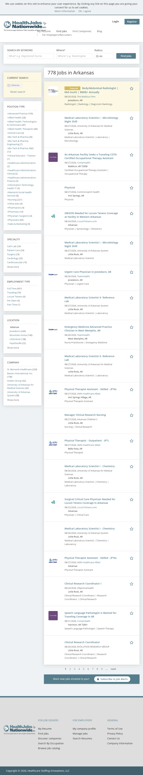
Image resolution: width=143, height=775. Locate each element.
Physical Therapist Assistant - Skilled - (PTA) (90, 389)
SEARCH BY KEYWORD (20, 50)
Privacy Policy (115, 733)
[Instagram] (23, 742)
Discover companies (49, 738)
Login (115, 21)
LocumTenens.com (87, 221)
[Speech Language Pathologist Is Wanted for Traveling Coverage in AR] (53, 615)
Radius (99, 50)
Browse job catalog (49, 748)
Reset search (17, 91)
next (113, 669)
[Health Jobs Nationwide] (25, 26)
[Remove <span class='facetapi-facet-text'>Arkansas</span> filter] (8, 85)
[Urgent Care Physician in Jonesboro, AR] (53, 274)
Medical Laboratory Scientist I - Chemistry (90, 466)
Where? (60, 50)
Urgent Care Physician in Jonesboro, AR (88, 271)
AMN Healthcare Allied (88, 393)
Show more (13, 266)
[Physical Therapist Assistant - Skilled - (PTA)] (53, 391)
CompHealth (83, 162)
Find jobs (43, 733)
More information (65, 11)
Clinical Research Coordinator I (83, 583)
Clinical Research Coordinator (82, 642)
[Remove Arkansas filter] (8, 327)
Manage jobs (80, 733)
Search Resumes (82, 738)
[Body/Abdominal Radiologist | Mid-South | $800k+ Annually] (53, 90)
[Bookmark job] (132, 88)
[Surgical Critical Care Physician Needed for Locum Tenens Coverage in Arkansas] (53, 501)
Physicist (70, 187)
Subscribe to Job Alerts (114, 679)
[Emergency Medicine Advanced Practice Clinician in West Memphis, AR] (53, 329)
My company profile (84, 728)
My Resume (45, 728)
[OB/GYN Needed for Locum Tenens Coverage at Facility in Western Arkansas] (53, 215)
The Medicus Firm (86, 96)
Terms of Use (115, 728)
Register (132, 21)
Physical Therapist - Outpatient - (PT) (86, 440)
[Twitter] (11, 742)
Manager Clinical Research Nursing (85, 414)
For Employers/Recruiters (57, 34)
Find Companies (82, 31)
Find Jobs (61, 31)
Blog (99, 31)
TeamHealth (83, 276)
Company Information (120, 743)
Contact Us (113, 738)
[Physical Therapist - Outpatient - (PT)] (53, 443)
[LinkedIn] (17, 742)
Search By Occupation (51, 743)
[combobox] (30, 56)
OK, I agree (84, 11)
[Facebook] (6, 742)
